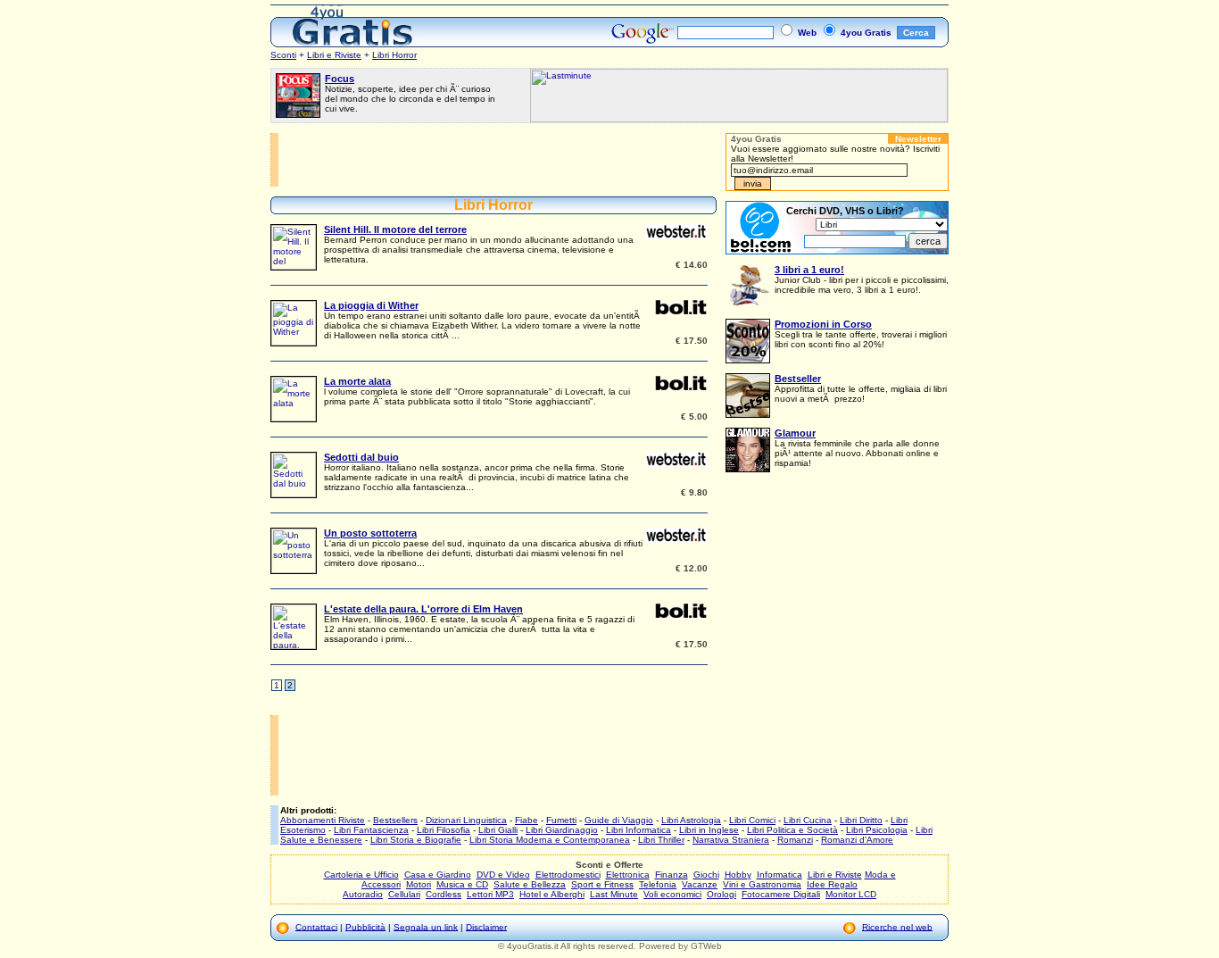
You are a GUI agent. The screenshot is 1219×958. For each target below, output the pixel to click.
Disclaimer (486, 926)
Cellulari (404, 894)
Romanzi (795, 840)
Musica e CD (462, 884)
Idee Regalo (832, 884)
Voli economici (672, 894)
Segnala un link (426, 926)
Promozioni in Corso (823, 324)
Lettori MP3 (490, 894)
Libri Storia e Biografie (415, 840)
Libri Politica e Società (792, 830)
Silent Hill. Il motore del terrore (395, 229)
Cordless (443, 894)
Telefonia (657, 884)
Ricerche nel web (897, 926)
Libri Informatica (638, 830)
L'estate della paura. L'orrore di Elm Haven (423, 609)
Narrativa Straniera (730, 840)
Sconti (283, 55)
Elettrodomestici (568, 874)
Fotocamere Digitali (781, 894)
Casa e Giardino (437, 874)
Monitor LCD (850, 894)
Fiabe (526, 820)
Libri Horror (394, 55)
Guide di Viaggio (619, 820)
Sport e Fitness (602, 884)
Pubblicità (365, 926)
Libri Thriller (661, 840)
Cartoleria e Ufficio (361, 874)
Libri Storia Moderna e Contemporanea (549, 840)
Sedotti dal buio (361, 457)
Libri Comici (752, 820)
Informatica (779, 874)
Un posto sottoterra (370, 533)
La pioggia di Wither (371, 305)
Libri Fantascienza (371, 830)
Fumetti (561, 820)
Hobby (738, 874)
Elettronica (628, 874)
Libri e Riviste (334, 55)
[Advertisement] (498, 160)
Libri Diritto (861, 820)
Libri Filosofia (443, 830)
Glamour (795, 433)
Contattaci (316, 926)
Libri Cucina (808, 820)
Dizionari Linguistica (466, 820)
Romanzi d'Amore (857, 840)
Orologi (721, 894)
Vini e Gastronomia (762, 884)
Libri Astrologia (691, 820)
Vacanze (699, 884)
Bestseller (798, 378)
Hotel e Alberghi (552, 894)
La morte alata (357, 381)
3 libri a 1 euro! (809, 269)
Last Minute (614, 894)
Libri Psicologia (877, 830)
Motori (418, 884)
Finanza (671, 874)
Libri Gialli (498, 830)
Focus (339, 78)
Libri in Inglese (709, 830)
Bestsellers (395, 820)
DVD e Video (503, 874)
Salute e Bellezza (529, 884)
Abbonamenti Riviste (322, 820)
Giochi (706, 874)
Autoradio (363, 894)
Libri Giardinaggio (562, 830)
